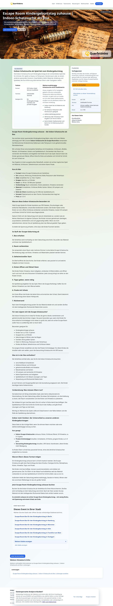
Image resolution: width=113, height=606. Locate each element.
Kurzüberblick (76, 118)
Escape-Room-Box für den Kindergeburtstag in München (34, 525)
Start (53, 3)
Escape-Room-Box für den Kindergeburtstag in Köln (33, 529)
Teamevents (67, 3)
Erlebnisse (59, 3)
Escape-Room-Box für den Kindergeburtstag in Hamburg (34, 520)
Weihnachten (85, 3)
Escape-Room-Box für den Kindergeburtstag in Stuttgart (34, 537)
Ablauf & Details (77, 120)
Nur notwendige (78, 596)
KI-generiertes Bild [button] (106, 12)
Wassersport (76, 3)
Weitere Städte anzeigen (23, 541)
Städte (92, 3)
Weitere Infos (76, 122)
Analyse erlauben (91, 596)
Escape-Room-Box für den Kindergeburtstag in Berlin (33, 516)
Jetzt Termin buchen (10, 30)
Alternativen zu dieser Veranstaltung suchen (84, 94)
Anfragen (99, 3)
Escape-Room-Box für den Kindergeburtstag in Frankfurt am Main (38, 533)
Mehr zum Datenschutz (49, 602)
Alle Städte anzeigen (21, 545)
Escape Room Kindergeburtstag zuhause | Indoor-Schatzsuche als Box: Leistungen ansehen (40, 573)
